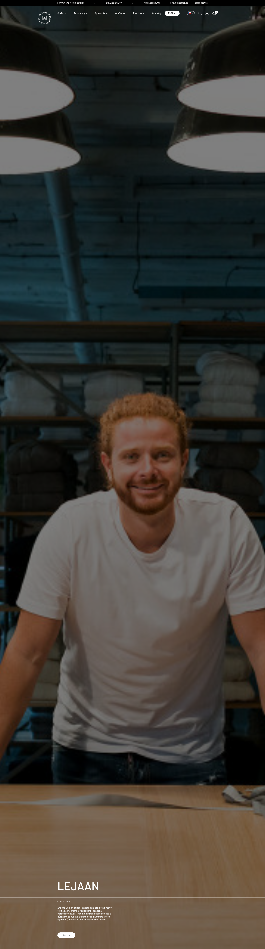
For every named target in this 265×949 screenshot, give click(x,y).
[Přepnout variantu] (191, 13)
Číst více (66, 935)
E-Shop (172, 13)
